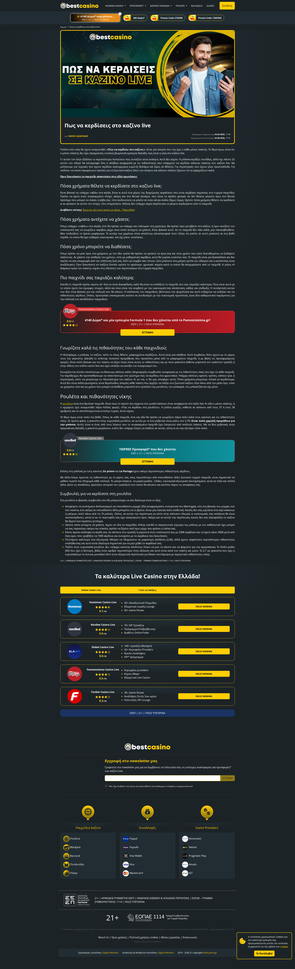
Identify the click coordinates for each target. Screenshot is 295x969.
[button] (95, 18)
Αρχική (63, 27)
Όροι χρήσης (119, 937)
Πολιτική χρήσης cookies (143, 937)
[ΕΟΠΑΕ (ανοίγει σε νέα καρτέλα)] (158, 918)
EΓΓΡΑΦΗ (147, 332)
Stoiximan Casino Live (102, 602)
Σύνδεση (227, 5)
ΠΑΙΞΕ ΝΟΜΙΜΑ (204, 606)
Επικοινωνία (190, 937)
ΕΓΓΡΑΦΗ (147, 461)
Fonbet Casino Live (102, 692)
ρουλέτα (68, 403)
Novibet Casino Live (103, 624)
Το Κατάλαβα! (264, 953)
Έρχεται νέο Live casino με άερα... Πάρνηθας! (109, 210)
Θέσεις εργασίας (170, 937)
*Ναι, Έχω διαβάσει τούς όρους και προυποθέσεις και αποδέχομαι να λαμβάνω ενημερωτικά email (150, 786)
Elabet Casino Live (103, 647)
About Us (103, 937)
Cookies (284, 946)
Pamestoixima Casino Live (103, 669)
